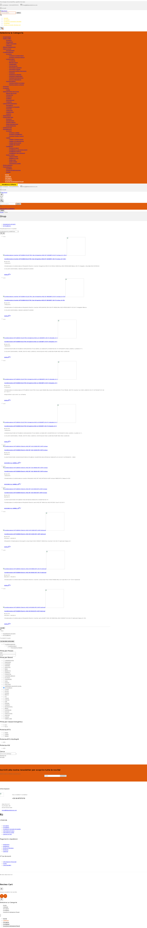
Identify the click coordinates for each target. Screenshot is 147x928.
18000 (6, 736)
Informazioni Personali (9, 862)
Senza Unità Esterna (15, 79)
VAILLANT (8, 684)
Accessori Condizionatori (16, 55)
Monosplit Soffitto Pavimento (17, 71)
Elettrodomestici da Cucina (11, 91)
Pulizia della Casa (8, 117)
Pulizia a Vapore (10, 122)
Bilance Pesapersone (9, 47)
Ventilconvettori (11, 81)
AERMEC (7, 665)
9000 (6, 732)
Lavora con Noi (7, 834)
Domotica (6, 86)
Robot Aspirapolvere (12, 124)
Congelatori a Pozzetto (13, 107)
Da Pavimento (13, 66)
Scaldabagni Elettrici (15, 151)
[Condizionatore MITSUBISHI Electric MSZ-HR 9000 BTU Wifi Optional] (33, 607)
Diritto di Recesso (8, 848)
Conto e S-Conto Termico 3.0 (12, 25)
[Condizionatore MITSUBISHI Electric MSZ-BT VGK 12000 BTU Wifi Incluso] (25, 446)
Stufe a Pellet (13, 161)
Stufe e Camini (10, 155)
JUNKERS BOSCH (10, 676)
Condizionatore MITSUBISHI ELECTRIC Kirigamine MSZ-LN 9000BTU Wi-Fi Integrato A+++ (30, 426)
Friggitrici (9, 96)
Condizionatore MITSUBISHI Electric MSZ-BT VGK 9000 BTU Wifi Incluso (25, 492)
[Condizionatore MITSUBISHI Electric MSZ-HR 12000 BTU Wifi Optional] (33, 530)
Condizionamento (8, 52)
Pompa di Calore (14, 148)
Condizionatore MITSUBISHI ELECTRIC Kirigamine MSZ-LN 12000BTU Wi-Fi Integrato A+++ (30, 341)
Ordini (5, 863)
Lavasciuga (9, 110)
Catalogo (5, 907)
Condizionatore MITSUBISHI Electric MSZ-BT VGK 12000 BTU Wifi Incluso (26, 450)
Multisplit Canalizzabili (15, 76)
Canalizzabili (12, 64)
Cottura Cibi (9, 95)
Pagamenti (6, 844)
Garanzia (5, 851)
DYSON (7, 712)
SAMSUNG (8, 662)
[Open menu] (1, 198)
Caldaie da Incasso (14, 144)
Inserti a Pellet (13, 156)
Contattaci (7, 23)
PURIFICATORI (7, 127)
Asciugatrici (9, 105)
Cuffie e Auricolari (11, 43)
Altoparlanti (9, 42)
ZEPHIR (7, 715)
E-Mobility (6, 88)
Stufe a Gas (12, 160)
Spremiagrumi (10, 100)
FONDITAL (8, 674)
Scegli (6, 274)
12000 (6, 734)
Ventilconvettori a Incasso (16, 83)
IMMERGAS (8, 679)
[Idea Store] (3, 11)
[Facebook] (0, 815)
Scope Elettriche (11, 126)
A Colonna (12, 61)
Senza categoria (7, 165)
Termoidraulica (7, 167)
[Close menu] (0, 915)
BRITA (7, 694)
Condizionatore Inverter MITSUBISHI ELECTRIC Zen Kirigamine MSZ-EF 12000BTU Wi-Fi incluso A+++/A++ (35, 259)
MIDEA (7, 693)
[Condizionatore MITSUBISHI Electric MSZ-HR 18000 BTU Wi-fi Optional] (34, 568)
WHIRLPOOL (9, 706)
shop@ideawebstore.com (9, 810)
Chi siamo (6, 909)
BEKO (6, 708)
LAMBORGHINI (9, 660)
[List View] (3, 233)
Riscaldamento (7, 129)
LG (6, 696)
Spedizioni (6, 846)
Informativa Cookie (8, 832)
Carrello (6, 18)
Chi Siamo (6, 20)
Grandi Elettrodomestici (10, 103)
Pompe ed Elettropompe (13, 170)
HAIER (7, 689)
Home (5, 905)
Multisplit (12, 73)
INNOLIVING (8, 713)
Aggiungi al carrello (11, 463)
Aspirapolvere (10, 120)
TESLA (7, 698)
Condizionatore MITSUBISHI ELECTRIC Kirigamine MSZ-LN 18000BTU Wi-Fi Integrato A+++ (30, 383)
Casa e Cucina (7, 49)
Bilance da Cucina (11, 93)
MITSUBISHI (8, 688)
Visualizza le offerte (9, 184)
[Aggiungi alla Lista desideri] (3, 236)
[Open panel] (1, 194)
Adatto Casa (8, 718)
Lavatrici (8, 114)
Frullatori (8, 98)
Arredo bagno (7, 37)
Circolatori (9, 168)
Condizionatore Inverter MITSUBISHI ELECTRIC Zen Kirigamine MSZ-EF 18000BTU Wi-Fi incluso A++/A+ (34, 300)
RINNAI (7, 703)
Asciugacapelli (10, 50)
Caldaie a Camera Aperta (16, 139)
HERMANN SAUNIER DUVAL (13, 686)
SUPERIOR (8, 710)
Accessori (9, 40)
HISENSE (7, 664)
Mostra (3, 755)
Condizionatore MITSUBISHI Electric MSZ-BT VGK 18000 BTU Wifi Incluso (26, 471)
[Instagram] (2, 815)
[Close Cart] (1, 889)
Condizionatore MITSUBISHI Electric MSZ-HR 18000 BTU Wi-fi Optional (25, 572)
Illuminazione (7, 115)
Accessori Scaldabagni (15, 134)
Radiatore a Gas (13, 158)
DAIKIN (7, 682)
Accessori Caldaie (14, 132)
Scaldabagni (9, 146)
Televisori (9, 45)
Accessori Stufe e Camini (16, 136)
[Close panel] (1, 899)
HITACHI (7, 677)
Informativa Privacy (8, 831)
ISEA (6, 681)
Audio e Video (7, 38)
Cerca (18, 13)
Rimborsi (5, 849)
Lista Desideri (7, 865)
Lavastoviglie (10, 112)
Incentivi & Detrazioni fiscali (14, 181)
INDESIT (7, 705)
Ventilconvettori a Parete (16, 85)
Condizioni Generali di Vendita (12, 21)
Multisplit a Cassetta (15, 74)
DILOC (7, 691)
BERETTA (8, 670)
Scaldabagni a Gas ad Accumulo (18, 150)
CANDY (7, 717)
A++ (6, 725)
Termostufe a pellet (15, 163)
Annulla (2, 757)
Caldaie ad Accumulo (15, 143)
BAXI (6, 669)
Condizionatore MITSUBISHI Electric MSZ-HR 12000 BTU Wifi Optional (25, 534)
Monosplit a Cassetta (15, 67)
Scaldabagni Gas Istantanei (17, 153)
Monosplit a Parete (14, 69)
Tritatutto (9, 102)
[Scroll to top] (2, 896)
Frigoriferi (9, 108)
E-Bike (8, 90)
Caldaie (8, 138)
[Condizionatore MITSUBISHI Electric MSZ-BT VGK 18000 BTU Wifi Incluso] (25, 467)
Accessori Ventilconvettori (17, 57)
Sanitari (8, 172)
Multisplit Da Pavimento (16, 78)
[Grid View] (1, 233)
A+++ (6, 726)
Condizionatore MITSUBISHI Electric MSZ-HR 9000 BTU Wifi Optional (24, 611)
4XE (6, 701)
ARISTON (7, 667)
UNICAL (7, 700)
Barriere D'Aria (13, 62)
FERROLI (7, 672)
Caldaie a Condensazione (16, 141)
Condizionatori (10, 59)
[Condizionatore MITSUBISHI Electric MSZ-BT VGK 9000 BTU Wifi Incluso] (25, 489)
